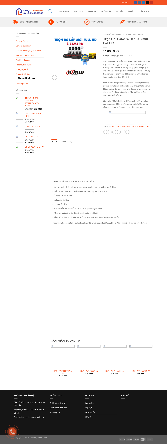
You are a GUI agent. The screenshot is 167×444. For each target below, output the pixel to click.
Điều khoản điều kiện (58, 407)
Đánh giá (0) (67, 142)
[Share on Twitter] (110, 132)
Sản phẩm (92, 11)
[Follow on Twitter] (143, 2)
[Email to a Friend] (114, 132)
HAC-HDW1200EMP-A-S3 (63, 372)
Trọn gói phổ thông (112, 34)
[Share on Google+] (123, 132)
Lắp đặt (119, 11)
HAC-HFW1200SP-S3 (89, 371)
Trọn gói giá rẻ (22, 69)
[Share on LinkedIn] (127, 132)
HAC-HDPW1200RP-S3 (115, 371)
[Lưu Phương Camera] (29, 11)
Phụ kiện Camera (23, 60)
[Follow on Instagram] (139, 2)
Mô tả (54, 142)
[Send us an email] (147, 2)
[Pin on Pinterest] (119, 132)
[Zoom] (54, 77)
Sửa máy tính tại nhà (24, 64)
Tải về (130, 11)
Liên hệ (88, 417)
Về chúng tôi (55, 412)
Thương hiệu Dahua (133, 34)
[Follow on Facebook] (135, 2)
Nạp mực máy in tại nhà (25, 55)
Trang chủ (64, 11)
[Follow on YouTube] (151, 2)
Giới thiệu (78, 11)
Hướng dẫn (106, 11)
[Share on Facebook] (105, 132)
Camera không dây (23, 46)
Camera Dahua (116, 126)
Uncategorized (22, 83)
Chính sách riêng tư (58, 403)
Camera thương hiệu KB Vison (28, 50)
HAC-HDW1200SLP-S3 (141, 371)
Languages (124, 3)
